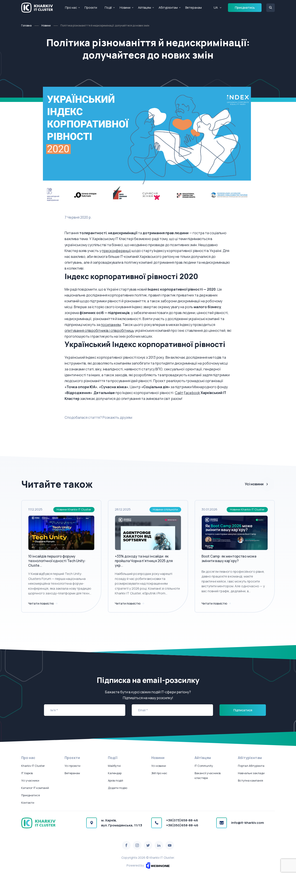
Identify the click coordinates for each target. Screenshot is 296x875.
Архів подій (115, 780)
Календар (115, 773)
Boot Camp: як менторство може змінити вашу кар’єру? (229, 558)
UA (216, 7)
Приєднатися (30, 795)
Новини (125, 7)
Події (108, 7)
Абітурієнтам (168, 7)
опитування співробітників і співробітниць (99, 330)
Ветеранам (193, 7)
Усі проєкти (72, 766)
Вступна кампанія (250, 780)
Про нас (71, 7)
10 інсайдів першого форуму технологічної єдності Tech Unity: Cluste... (57, 561)
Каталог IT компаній (35, 788)
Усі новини (254, 484)
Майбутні (114, 766)
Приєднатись (245, 7)
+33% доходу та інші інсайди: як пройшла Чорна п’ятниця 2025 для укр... (144, 561)
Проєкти (91, 7)
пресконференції (116, 250)
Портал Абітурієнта (251, 766)
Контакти (27, 803)
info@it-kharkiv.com (247, 822)
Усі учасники (30, 780)
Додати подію (117, 788)
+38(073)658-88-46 (182, 820)
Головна (26, 25)
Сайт (179, 392)
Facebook (192, 392)
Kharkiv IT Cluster (33, 766)
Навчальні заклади (251, 773)
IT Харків (27, 773)
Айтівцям (144, 7)
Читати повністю (41, 603)
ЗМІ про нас (159, 773)
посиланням (111, 324)
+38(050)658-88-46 (182, 825)
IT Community (204, 766)
